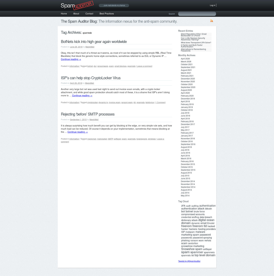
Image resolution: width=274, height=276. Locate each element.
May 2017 (185, 130)
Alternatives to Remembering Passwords (193, 50)
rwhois (207, 240)
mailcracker (102, 138)
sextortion (193, 243)
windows (152, 138)
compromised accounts (193, 214)
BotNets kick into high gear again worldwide (94, 41)
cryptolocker (92, 102)
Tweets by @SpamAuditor (189, 261)
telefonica (150, 102)
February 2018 (187, 121)
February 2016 (187, 161)
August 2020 (186, 90)
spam (124, 138)
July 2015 (185, 175)
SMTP (110, 138)
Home (64, 13)
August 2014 (186, 190)
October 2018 (187, 110)
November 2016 (188, 138)
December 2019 (188, 98)
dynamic (195, 223)
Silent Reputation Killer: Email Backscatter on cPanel (194, 35)
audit (188, 206)
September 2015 (188, 170)
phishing (185, 240)
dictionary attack (189, 220)
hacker (184, 229)
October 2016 (187, 141)
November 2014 (188, 184)
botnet (90, 66)
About (76, 13)
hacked (211, 226)
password (205, 234)
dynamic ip (103, 102)
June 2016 (185, 153)
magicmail (91, 138)
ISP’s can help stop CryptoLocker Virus (91, 77)
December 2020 (188, 78)
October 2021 (187, 64)
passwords (186, 237)
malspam (190, 232)
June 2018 (185, 116)
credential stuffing (190, 217)
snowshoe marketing (192, 246)
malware (200, 232)
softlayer (117, 138)
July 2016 (185, 150)
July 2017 (185, 127)
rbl (135, 102)
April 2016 (185, 155)
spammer (196, 252)
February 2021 (187, 76)
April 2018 (185, 118)
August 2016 (186, 147)
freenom (186, 226)
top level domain (205, 255)
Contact (89, 13)
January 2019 (187, 107)
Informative (74, 66)
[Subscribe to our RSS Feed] (211, 21)
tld (192, 255)
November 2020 (188, 81)
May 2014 (185, 195)
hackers (193, 229)
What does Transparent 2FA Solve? (196, 42)
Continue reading (71, 59)
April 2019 (185, 101)
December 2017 (188, 124)
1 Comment (160, 102)
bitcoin (208, 208)
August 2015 (186, 173)
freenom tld (199, 226)
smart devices (121, 66)
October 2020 (187, 84)
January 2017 (187, 136)
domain (186, 223)
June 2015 (185, 178)
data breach (206, 217)
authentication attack (192, 208)
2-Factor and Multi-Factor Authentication (191, 46)
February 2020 (187, 96)
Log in (212, 5)
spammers (209, 252)
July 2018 (185, 113)
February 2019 (187, 104)
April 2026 (185, 59)
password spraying (202, 237)
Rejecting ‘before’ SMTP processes (87, 114)
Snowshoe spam (191, 249)
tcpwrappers (142, 138)
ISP (183, 232)
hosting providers (207, 229)
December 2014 (188, 181)
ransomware (102, 66)
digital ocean (206, 220)
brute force (199, 211)
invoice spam (114, 102)
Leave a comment (144, 66)
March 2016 (186, 158)
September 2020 (188, 87)
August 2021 (186, 70)
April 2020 (185, 93)
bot (183, 211)
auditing (195, 206)
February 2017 (187, 133)
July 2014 (185, 193)
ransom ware (127, 102)
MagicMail (89, 46)
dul (95, 66)
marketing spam (190, 234)
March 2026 (186, 61)
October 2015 (187, 167)
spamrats (131, 66)
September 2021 (188, 67)
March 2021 (186, 73)
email (203, 223)
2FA (183, 206)
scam (111, 66)
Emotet (210, 223)
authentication (207, 205)
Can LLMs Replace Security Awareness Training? (193, 39)
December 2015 (188, 164)
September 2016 (188, 144)
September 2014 (188, 187)
